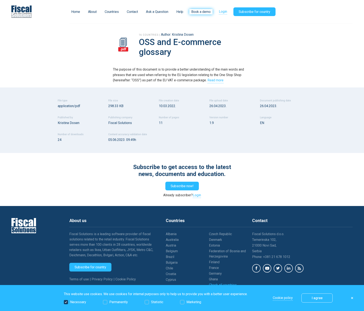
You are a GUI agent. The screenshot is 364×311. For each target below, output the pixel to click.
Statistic (157, 302)
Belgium (172, 251)
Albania (171, 234)
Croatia (171, 274)
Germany (215, 273)
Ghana (213, 279)
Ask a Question (157, 12)
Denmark (215, 240)
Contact (132, 12)
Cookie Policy (125, 279)
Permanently (118, 302)
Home (75, 12)
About (92, 12)
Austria (171, 245)
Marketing (193, 302)
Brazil (170, 257)
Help (179, 12)
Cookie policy (283, 298)
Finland (214, 262)
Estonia (214, 245)
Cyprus (171, 280)
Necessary (78, 302)
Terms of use (79, 279)
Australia (172, 240)
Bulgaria (172, 263)
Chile (169, 268)
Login (223, 12)
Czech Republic (220, 234)
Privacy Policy (103, 279)
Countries (112, 12)
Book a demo (201, 12)
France (214, 268)
